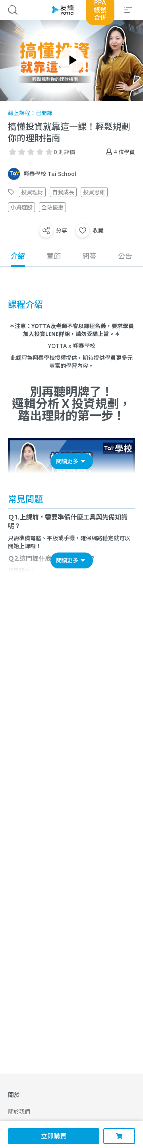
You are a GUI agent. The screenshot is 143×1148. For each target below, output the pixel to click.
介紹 (18, 256)
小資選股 (21, 207)
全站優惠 (52, 207)
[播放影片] (71, 60)
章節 (53, 256)
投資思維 (94, 192)
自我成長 (63, 192)
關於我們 (19, 1111)
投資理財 (32, 192)
